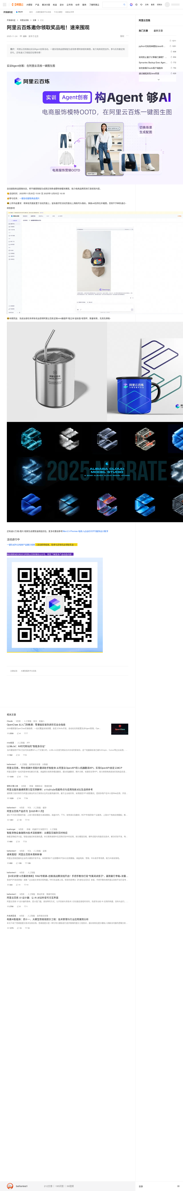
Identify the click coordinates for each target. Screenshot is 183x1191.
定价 (62, 4)
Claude (10, 721)
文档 (146, 4)
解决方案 (46, 4)
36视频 (70, 1186)
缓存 (44, 807)
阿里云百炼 (24, 20)
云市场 (70, 4)
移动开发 (40, 894)
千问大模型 (58, 12)
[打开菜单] (4, 4)
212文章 (48, 1186)
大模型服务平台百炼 (43, 12)
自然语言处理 (34, 764)
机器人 (42, 721)
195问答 (59, 1186)
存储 (31, 785)
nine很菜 (10, 742)
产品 (37, 4)
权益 (55, 4)
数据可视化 (51, 894)
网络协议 (38, 785)
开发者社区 (8, 12)
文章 (34, 20)
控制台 (159, 4)
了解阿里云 (94, 4)
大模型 (29, 4)
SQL (29, 807)
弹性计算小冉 (12, 785)
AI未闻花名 (11, 915)
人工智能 (27, 721)
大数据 (45, 764)
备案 (152, 4)
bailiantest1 (22, 1186)
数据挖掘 (48, 785)
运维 (44, 850)
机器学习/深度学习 (40, 829)
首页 (31, 12)
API (28, 742)
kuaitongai (11, 829)
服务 (84, 4)
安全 (35, 721)
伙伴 (77, 4)
